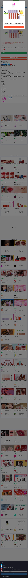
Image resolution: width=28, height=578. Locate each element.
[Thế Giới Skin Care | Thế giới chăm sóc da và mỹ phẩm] (1, 565)
